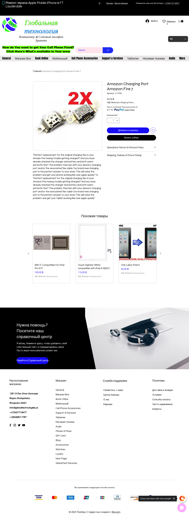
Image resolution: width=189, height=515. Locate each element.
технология (41, 31)
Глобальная (41, 22)
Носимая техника (65, 422)
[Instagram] (14, 425)
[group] (94, 253)
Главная (37, 71)
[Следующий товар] (160, 253)
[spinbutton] (113, 120)
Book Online (62, 399)
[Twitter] (19, 425)
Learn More (129, 110)
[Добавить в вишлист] (153, 130)
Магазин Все (62, 394)
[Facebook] (10, 425)
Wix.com (116, 512)
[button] (181, 21)
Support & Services (66, 413)
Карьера (107, 404)
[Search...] (108, 50)
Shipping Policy (127, 102)
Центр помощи (111, 395)
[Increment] (117, 120)
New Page (61, 458)
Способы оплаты (161, 399)
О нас (106, 399)
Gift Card (61, 436)
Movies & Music (64, 431)
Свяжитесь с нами (113, 390)
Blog (58, 440)
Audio (59, 426)
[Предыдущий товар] (28, 253)
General (60, 390)
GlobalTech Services (66, 463)
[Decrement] (109, 120)
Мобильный (62, 403)
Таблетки (60, 417)
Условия (156, 395)
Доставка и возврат (162, 390)
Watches (60, 449)
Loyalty (59, 454)
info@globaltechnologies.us (23, 408)
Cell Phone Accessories (68, 408)
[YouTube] (23, 425)
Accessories (62, 445)
